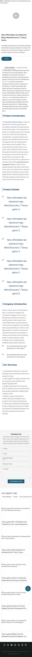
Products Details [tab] (10, 67)
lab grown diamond (11, 122)
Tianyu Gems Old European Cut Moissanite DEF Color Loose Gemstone (13, 551)
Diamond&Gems (6, 496)
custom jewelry (7, 325)
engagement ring (10, 154)
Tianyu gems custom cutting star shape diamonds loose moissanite (14, 579)
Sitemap (22, 653)
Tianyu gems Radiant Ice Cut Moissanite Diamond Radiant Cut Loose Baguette (13, 635)
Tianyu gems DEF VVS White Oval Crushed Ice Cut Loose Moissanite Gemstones (14, 523)
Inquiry (7, 59)
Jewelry (15, 496)
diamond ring (6, 81)
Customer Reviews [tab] (22, 67)
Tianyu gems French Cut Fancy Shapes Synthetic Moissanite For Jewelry (13, 607)
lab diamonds (23, 386)
